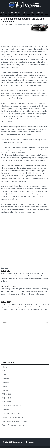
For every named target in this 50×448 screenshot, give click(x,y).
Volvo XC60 (6, 394)
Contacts (25, 12)
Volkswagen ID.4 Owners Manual (14, 421)
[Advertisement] (25, 35)
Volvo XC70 (6, 398)
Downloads (41, 12)
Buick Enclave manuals (11, 414)
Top (12, 12)
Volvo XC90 (6, 402)
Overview (11, 24)
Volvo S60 (6, 382)
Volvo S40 (6, 379)
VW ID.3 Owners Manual (11, 406)
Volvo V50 (6, 390)
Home (2, 12)
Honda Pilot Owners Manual (12, 417)
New (7, 12)
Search (33, 12)
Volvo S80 (4, 24)
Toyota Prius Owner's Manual (13, 425)
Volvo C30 (6, 371)
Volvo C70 (6, 375)
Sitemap (18, 12)
